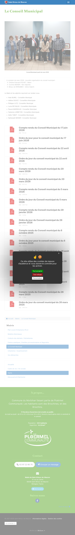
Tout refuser (37, 275)
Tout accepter (37, 271)
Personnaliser (37, 278)
